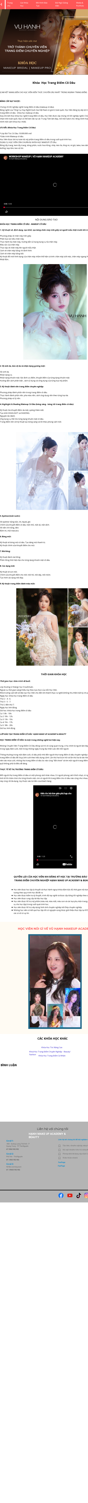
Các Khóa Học (24, 4)
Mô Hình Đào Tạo (41, 4)
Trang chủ (10, 4)
